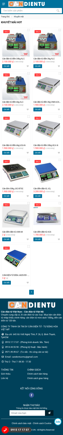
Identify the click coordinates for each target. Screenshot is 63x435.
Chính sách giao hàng (37, 378)
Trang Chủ (5, 17)
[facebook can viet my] (31, 395)
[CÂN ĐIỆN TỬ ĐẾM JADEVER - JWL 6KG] (16, 259)
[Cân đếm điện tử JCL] (47, 172)
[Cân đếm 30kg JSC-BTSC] (16, 172)
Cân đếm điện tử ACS (42, 232)
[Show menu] (3, 4)
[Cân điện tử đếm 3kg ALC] (47, 43)
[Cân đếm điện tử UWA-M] (16, 216)
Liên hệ (4, 378)
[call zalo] (58, 421)
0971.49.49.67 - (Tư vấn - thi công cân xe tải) (26, 352)
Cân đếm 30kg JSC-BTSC (12, 189)
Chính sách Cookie (42, 423)
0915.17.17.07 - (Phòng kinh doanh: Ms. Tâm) (27, 342)
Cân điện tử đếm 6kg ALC (12, 102)
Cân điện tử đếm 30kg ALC (13, 59)
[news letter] (49, 413)
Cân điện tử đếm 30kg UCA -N (45, 145)
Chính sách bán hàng (37, 373)
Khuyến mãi (19, 17)
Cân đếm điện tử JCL (42, 189)
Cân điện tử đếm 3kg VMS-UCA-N (47, 102)
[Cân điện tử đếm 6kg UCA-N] (16, 129)
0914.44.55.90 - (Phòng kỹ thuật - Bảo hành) (26, 347)
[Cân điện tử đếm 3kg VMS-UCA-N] (47, 86)
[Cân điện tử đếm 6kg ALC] (16, 86)
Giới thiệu (5, 373)
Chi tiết (6, 66)
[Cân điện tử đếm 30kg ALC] (16, 43)
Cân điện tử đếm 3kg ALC (44, 59)
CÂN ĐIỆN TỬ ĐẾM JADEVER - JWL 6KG (16, 275)
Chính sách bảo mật (21, 423)
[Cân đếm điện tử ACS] (47, 216)
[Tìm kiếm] (58, 10)
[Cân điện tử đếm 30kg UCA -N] (47, 129)
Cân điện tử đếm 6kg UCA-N (13, 145)
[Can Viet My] (26, 4)
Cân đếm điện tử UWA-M (12, 232)
